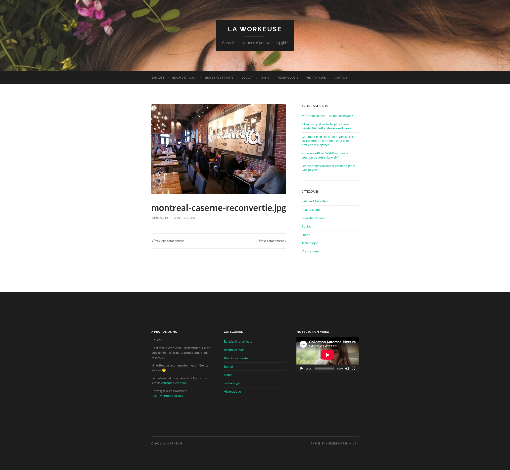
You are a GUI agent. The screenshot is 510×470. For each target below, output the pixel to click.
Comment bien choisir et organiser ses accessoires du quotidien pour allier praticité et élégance (328, 141)
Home (265, 77)
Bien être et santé (219, 77)
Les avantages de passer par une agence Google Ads (328, 168)
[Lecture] (302, 368)
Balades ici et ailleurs (316, 201)
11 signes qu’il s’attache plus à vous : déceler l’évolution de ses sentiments (326, 126)
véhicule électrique (174, 383)
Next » (272, 241)
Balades (157, 77)
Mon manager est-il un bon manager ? (327, 115)
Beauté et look (184, 77)
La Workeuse (255, 29)
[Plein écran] (353, 368)
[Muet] (347, 368)
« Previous (167, 241)
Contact (341, 77)
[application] (327, 354)
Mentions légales (171, 395)
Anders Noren (337, 443)
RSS (154, 395)
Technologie (288, 77)
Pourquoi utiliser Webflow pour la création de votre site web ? (325, 155)
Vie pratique (316, 77)
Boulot (247, 77)
